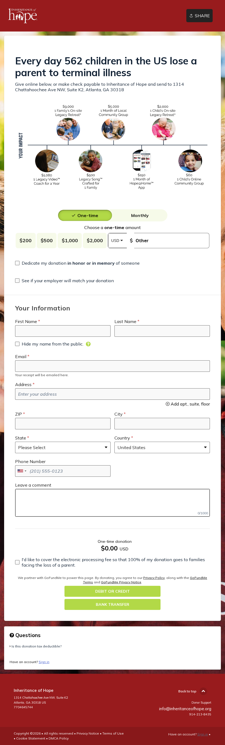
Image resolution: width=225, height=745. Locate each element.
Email (20, 356)
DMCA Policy (59, 738)
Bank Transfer (112, 604)
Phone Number (30, 461)
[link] (22, 15)
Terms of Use (113, 733)
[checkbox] (77, 263)
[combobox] (21, 471)
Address (23, 384)
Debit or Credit (112, 591)
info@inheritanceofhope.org (185, 708)
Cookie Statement (30, 738)
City (118, 414)
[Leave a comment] (112, 502)
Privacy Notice (88, 733)
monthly (140, 215)
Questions (27, 635)
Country (122, 438)
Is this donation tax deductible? (36, 646)
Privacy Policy (154, 578)
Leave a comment (33, 485)
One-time (87, 215)
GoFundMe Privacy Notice (121, 582)
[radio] (87, 215)
